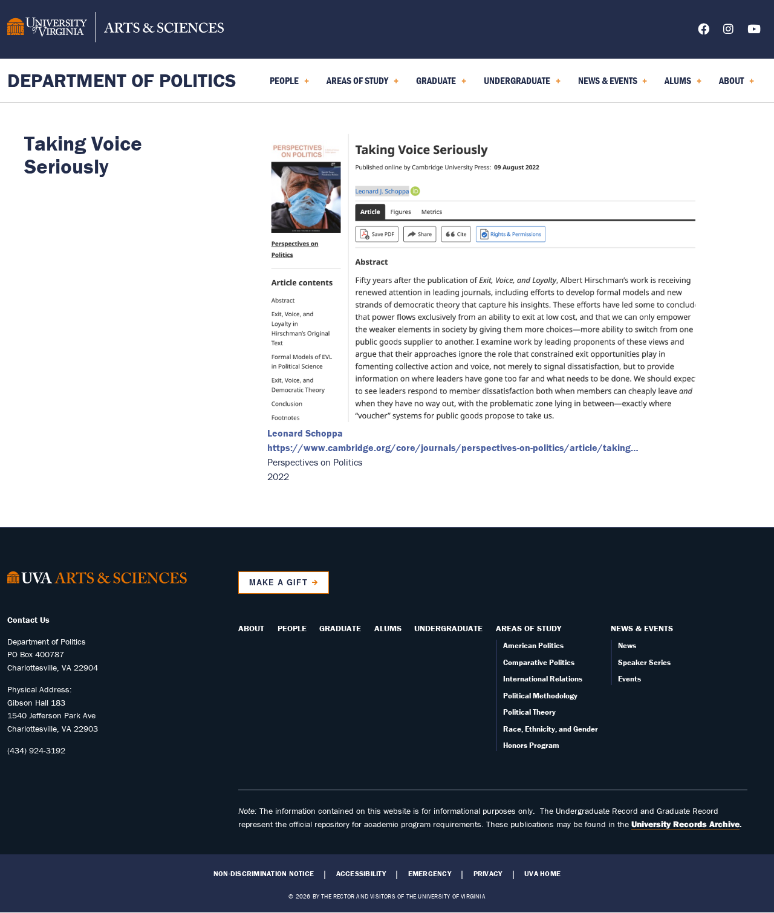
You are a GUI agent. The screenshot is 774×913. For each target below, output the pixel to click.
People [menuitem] (282, 84)
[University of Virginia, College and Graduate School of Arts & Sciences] (115, 29)
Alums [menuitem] (675, 84)
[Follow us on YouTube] (754, 31)
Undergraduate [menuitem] (514, 84)
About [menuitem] (729, 84)
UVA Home (542, 873)
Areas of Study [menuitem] (355, 84)
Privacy (487, 873)
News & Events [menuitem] (605, 84)
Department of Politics (121, 80)
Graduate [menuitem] (433, 84)
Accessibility (361, 873)
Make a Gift (278, 582)
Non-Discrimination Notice (263, 873)
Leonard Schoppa (305, 433)
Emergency (429, 873)
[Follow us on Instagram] (728, 31)
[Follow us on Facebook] (703, 31)
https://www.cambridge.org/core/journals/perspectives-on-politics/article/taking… (453, 447)
